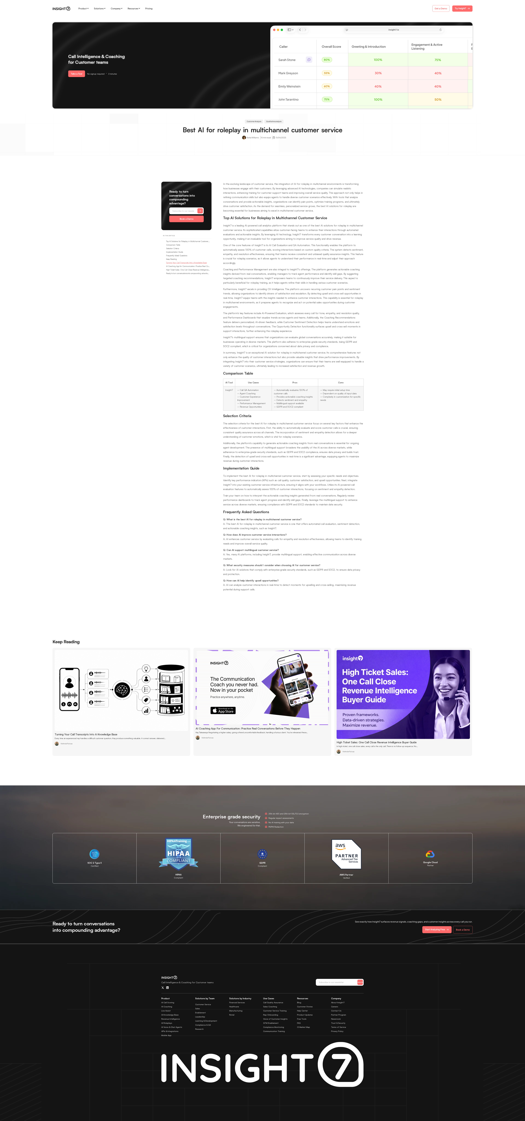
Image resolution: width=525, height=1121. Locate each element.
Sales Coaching (270, 1006)
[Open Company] (122, 8)
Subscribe (360, 982)
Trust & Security (338, 1023)
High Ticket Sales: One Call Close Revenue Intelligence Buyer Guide (188, 270)
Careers (334, 1006)
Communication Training (274, 1031)
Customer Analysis (254, 121)
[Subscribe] (200, 210)
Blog (299, 1002)
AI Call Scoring (167, 1002)
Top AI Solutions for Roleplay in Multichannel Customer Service (188, 241)
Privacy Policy (337, 1031)
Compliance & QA (203, 1025)
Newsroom (336, 1019)
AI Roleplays (166, 1023)
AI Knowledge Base (170, 1015)
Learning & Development (206, 1021)
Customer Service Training (275, 1011)
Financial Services (237, 1002)
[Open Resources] (139, 8)
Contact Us (336, 1011)
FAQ (299, 1023)
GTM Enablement (270, 1023)
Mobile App (166, 1035)
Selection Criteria (172, 248)
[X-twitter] (162, 987)
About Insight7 (338, 1002)
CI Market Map (303, 1027)
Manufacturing (235, 1011)
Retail (231, 1015)
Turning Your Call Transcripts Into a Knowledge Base (186, 263)
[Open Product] (88, 8)
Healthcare (234, 1006)
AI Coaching (166, 1006)
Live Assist (166, 1011)
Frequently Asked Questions (176, 255)
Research (199, 1029)
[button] (76, 73)
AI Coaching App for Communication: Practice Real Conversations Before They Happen (188, 266)
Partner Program (338, 1015)
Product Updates (305, 1015)
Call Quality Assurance (273, 1002)
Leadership (200, 1017)
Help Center (302, 1011)
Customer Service (203, 1004)
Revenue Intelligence (170, 1019)
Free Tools (301, 1019)
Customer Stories (305, 1006)
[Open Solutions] (105, 8)
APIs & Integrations (169, 1031)
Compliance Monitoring (273, 1027)
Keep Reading (171, 259)
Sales (197, 1008)
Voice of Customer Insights (275, 1019)
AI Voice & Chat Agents (171, 1027)
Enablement (200, 1012)
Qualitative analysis (274, 121)
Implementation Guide (174, 252)
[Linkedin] (167, 987)
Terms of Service (338, 1027)
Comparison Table (173, 245)
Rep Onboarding (270, 1015)
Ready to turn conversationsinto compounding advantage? (188, 273)
